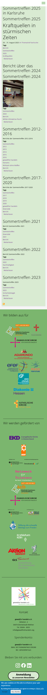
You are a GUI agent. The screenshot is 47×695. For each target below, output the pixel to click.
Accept (4, 692)
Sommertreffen (8, 51)
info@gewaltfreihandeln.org (23, 630)
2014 (5, 152)
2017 (5, 195)
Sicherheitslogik (9, 293)
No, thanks (16, 692)
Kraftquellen (7, 56)
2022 (5, 262)
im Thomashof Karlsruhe (28, 42)
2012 (5, 146)
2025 (5, 53)
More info (40, 688)
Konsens (6, 163)
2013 (5, 149)
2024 (5, 114)
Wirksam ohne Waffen (11, 165)
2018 (5, 198)
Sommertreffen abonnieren (4, 304)
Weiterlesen (8, 59)
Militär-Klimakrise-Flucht (12, 119)
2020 (5, 203)
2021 (5, 237)
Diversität (6, 209)
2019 (5, 201)
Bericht (5, 48)
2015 (5, 155)
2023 (5, 290)
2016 (5, 157)
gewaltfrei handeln (10, 160)
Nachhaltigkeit (8, 265)
